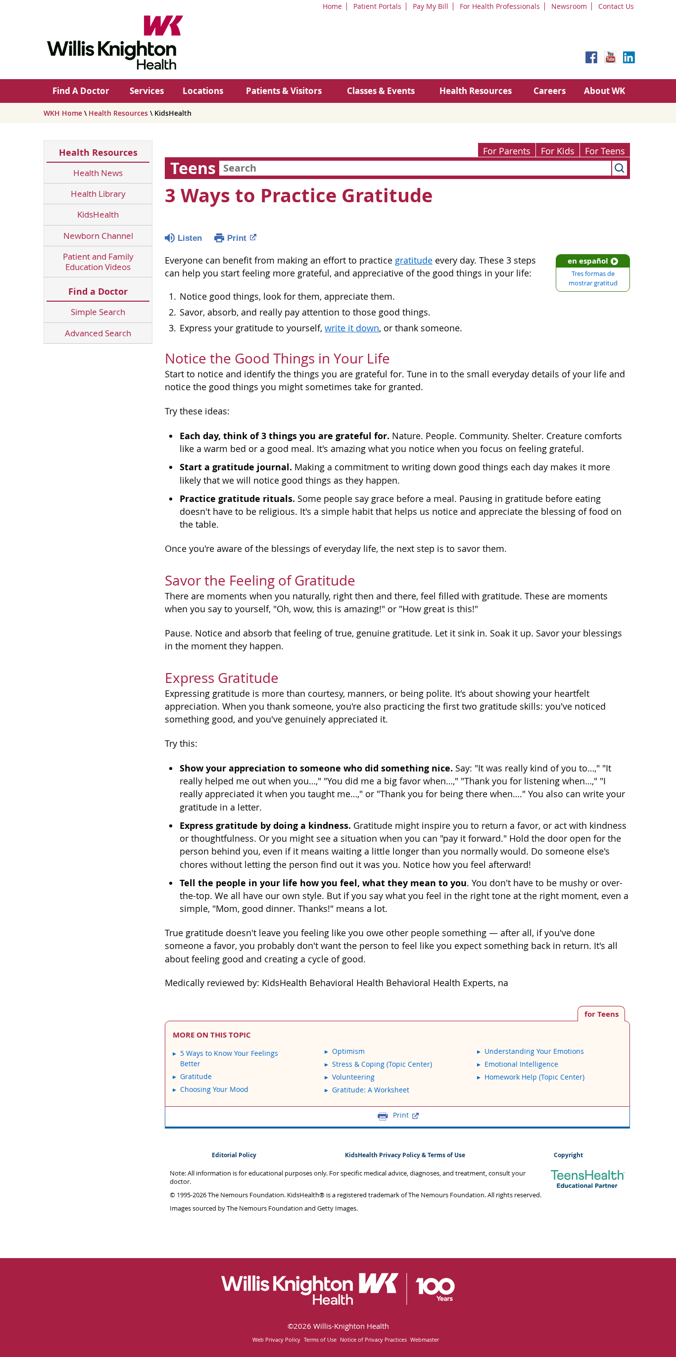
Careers (549, 90)
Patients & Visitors (284, 90)
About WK (604, 90)
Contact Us (616, 6)
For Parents (507, 151)
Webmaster (424, 1339)
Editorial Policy (234, 1155)
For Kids (558, 151)
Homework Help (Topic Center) (534, 1077)
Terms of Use (320, 1339)
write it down (352, 328)
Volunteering (353, 1077)
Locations (203, 90)
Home (332, 6)
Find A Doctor (80, 90)
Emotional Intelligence (521, 1064)
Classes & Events (381, 90)
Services (147, 90)
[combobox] (415, 168)
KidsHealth (98, 214)
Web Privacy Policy (276, 1339)
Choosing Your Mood (214, 1089)
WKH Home (63, 113)
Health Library (98, 193)
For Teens (605, 151)
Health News (98, 173)
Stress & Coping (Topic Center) (382, 1064)
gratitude (414, 260)
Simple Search (98, 312)
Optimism (348, 1051)
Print (236, 238)
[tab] (601, 1013)
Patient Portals (377, 6)
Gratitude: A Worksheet (370, 1089)
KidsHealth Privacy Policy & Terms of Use (405, 1155)
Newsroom (569, 6)
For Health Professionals (500, 6)
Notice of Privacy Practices (373, 1339)
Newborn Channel (98, 235)
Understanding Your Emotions (534, 1051)
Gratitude (196, 1076)
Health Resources (475, 90)
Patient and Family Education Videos (98, 261)
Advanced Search (98, 333)
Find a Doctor (98, 291)
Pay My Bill (430, 6)
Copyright (568, 1155)
